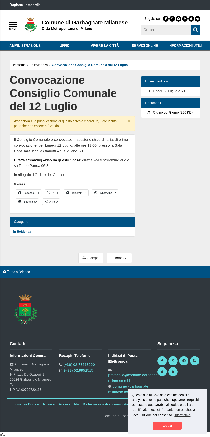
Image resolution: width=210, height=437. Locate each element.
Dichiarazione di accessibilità (105, 404)
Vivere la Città (105, 45)
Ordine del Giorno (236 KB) (172, 112)
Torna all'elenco (18, 272)
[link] (166, 19)
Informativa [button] (182, 415)
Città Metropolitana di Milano (67, 28)
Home (21, 65)
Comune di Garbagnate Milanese (85, 22)
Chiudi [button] (167, 425)
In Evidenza (39, 65)
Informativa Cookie (24, 404)
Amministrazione (25, 45)
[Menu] (13, 25)
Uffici (65, 45)
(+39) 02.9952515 (78, 370)
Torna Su (120, 258)
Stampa (92, 258)
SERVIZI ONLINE (145, 45)
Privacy (49, 404)
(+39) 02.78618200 (79, 365)
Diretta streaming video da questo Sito (45, 160)
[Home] (31, 25)
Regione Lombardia (25, 5)
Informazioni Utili (185, 45)
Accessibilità (69, 404)
